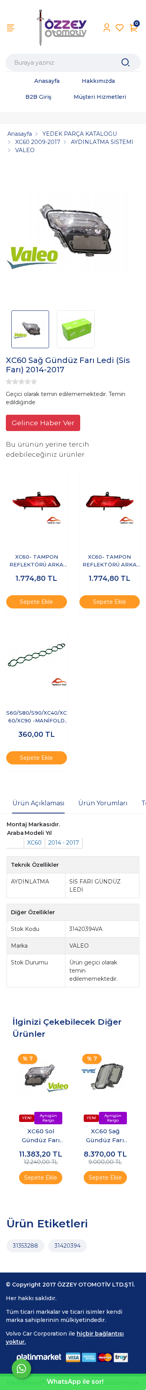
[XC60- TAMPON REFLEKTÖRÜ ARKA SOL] (109, 501)
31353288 (25, 1245)
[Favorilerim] (120, 28)
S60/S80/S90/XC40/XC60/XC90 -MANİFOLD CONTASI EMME (36, 717)
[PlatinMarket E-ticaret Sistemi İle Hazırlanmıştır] (39, 1357)
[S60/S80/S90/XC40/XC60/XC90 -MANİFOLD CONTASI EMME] (36, 657)
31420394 (68, 1245)
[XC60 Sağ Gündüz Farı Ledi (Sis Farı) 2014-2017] (73, 235)
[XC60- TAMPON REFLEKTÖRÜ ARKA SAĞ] (36, 501)
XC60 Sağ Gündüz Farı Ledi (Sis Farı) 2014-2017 (105, 1136)
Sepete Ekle (36, 601)
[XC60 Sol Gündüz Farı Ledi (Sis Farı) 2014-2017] (40, 1076)
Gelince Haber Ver (43, 423)
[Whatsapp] (21, 1368)
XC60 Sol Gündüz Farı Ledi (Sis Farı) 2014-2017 (41, 1136)
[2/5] (12, 382)
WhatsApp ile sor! (75, 1381)
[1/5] (9, 382)
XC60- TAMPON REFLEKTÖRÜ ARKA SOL (110, 561)
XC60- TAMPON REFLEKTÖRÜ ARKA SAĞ (36, 561)
